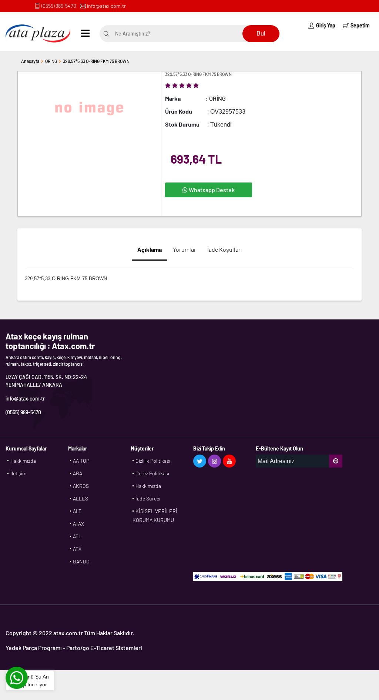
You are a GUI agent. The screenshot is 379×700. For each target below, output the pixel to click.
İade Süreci (147, 498)
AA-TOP (81, 461)
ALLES (80, 498)
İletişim (18, 473)
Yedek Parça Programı (34, 647)
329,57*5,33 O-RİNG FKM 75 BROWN (96, 61)
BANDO (81, 561)
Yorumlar (184, 249)
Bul (260, 33)
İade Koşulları (224, 249)
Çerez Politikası (152, 473)
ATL (77, 536)
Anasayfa (30, 61)
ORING (51, 61)
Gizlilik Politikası (152, 461)
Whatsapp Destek (211, 189)
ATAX (78, 523)
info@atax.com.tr (106, 6)
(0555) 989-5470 (58, 6)
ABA (77, 473)
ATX (77, 549)
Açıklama (149, 249)
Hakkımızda (23, 461)
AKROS (81, 486)
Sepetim (360, 25)
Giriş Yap (325, 25)
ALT (77, 511)
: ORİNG (216, 98)
